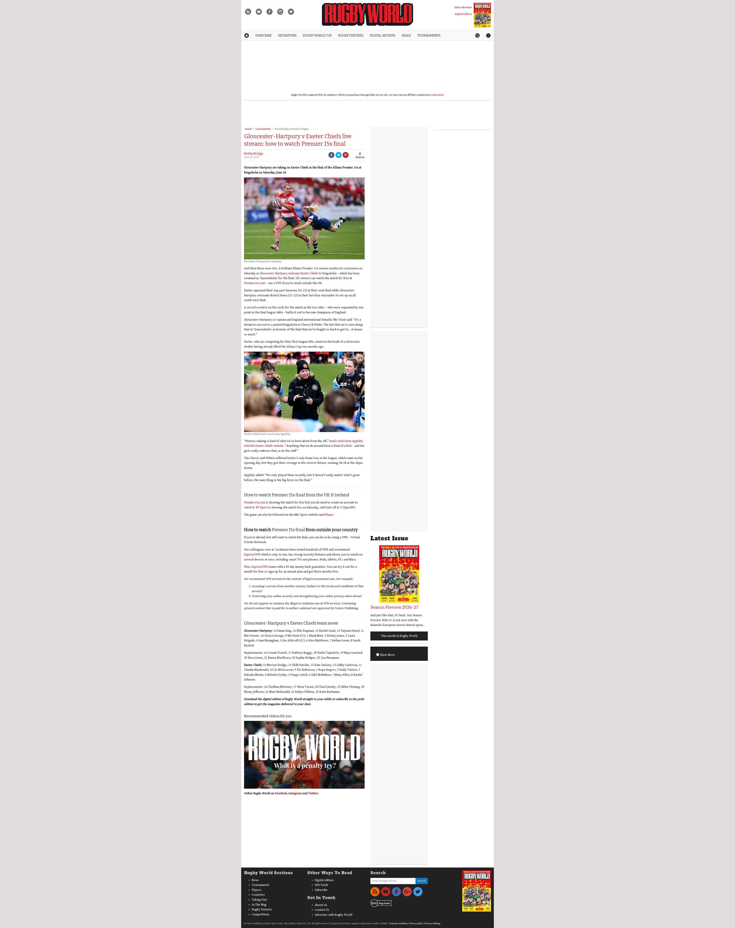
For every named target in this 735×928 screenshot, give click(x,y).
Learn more (437, 94)
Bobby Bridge (253, 153)
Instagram (295, 793)
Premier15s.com (254, 283)
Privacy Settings (432, 923)
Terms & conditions (398, 923)
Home (248, 129)
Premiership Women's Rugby (291, 129)
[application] (304, 755)
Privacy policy (416, 923)
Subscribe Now (463, 7)
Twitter (313, 793)
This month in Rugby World (399, 636)
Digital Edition (463, 14)
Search (422, 880)
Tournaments (263, 129)
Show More (387, 655)
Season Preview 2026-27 (394, 607)
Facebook (281, 793)
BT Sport (262, 507)
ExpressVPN (252, 554)
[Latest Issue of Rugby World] (482, 15)
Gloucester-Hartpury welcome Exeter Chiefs (289, 273)
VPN (278, 283)
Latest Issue (389, 538)
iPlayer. (329, 515)
